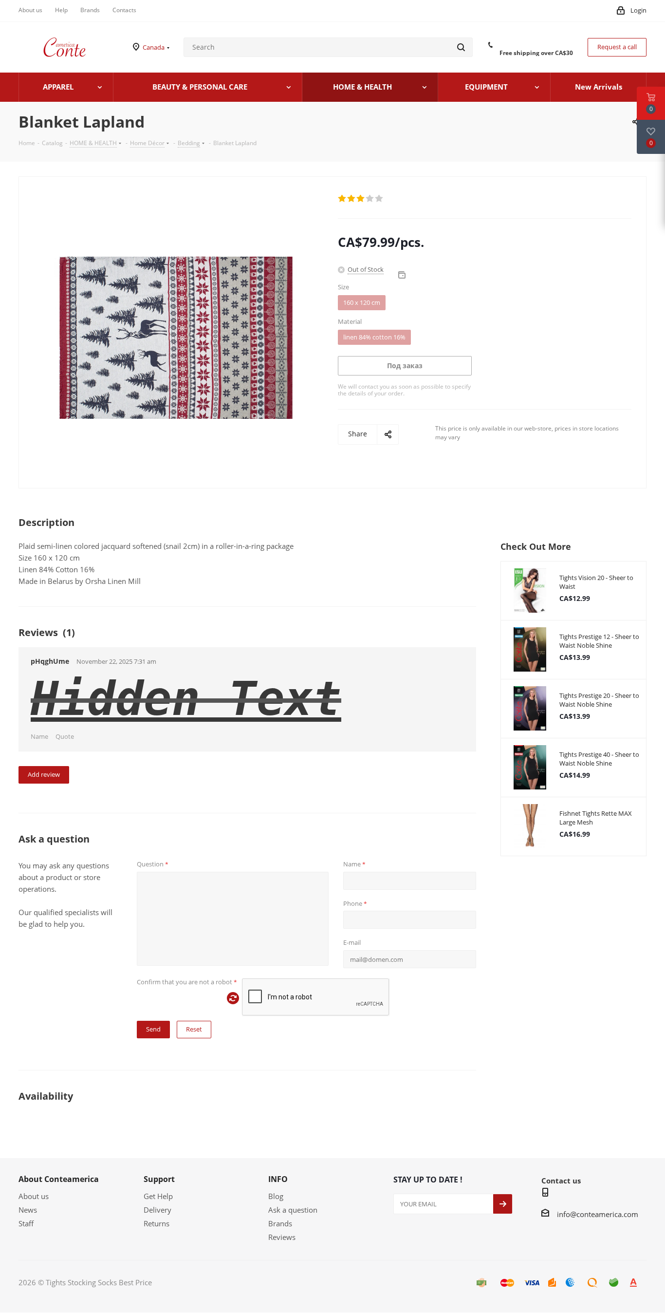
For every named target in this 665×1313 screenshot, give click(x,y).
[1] (342, 199)
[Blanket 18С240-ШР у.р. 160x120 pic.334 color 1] (175, 336)
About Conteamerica (58, 1179)
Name (39, 736)
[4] (370, 199)
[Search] (461, 47)
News (27, 1210)
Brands (280, 1223)
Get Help (158, 1196)
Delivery (157, 1210)
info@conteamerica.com (597, 1214)
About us (33, 1196)
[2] (351, 199)
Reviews (282, 1237)
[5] (379, 199)
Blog (275, 1196)
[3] (361, 199)
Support (159, 1179)
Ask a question (292, 1210)
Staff (26, 1223)
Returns (156, 1223)
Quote (64, 736)
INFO (278, 1179)
